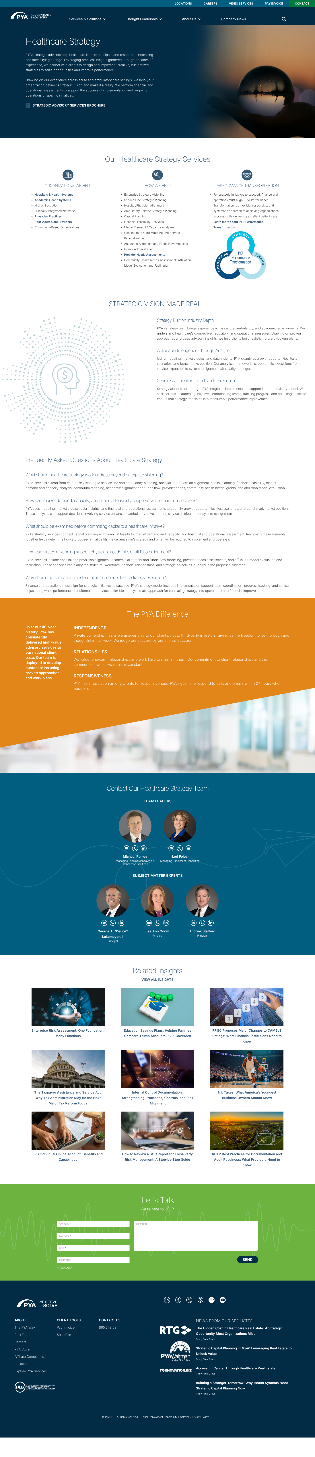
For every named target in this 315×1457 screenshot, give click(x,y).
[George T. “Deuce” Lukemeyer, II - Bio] (112, 902)
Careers (210, 3)
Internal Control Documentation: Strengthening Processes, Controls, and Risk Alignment (157, 1097)
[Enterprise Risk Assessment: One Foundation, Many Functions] (68, 1008)
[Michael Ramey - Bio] (135, 827)
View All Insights (157, 980)
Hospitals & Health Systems (54, 194)
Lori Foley (180, 856)
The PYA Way (25, 1327)
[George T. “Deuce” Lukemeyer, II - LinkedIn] (121, 922)
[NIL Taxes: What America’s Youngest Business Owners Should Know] (246, 1069)
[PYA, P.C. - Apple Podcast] (200, 1299)
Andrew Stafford (202, 931)
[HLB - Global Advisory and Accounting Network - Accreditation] (35, 1384)
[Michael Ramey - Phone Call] (135, 848)
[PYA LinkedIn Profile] (167, 1299)
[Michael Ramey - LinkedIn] (144, 848)
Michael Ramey (135, 856)
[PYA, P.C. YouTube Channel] (223, 1299)
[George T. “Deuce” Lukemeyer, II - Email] (104, 922)
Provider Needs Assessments (144, 254)
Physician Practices (48, 216)
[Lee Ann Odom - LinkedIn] (166, 922)
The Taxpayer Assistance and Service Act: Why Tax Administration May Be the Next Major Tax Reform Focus (68, 1097)
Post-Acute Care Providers (53, 222)
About (20, 1320)
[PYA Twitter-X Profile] (189, 1299)
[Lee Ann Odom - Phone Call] (158, 922)
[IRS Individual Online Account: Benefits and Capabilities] (68, 1131)
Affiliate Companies (29, 1356)
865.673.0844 (109, 1327)
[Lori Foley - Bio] (180, 827)
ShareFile (64, 1335)
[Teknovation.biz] (176, 1370)
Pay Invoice (274, 3)
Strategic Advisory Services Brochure (69, 105)
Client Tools (69, 1320)
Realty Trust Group (205, 1339)
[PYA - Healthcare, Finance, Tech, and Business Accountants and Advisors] (31, 15)
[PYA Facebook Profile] (178, 1299)
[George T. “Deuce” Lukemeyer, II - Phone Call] (113, 922)
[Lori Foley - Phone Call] (180, 848)
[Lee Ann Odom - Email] (149, 922)
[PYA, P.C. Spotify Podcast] (212, 1299)
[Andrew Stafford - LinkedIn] (211, 922)
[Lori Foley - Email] (171, 848)
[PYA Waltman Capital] (176, 1351)
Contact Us (109, 1320)
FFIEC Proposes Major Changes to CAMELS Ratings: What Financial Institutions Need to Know (247, 1036)
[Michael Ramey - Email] (127, 848)
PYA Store (22, 1349)
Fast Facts (22, 1335)
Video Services (241, 3)
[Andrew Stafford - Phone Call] (202, 922)
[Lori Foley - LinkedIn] (188, 848)
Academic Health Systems (53, 200)
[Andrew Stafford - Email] (194, 922)
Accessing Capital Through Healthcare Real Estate (235, 1368)
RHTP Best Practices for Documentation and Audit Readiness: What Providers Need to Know (247, 1159)
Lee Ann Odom (157, 931)
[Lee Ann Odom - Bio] (157, 902)
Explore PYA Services (31, 1371)
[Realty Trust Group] (176, 1330)
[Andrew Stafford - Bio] (202, 902)
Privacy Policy (200, 1416)
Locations (183, 3)
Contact (302, 3)
